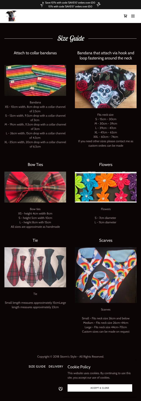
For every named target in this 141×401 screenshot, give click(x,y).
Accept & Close (100, 387)
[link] (11, 16)
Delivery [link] (56, 366)
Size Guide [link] (37, 366)
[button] (133, 16)
